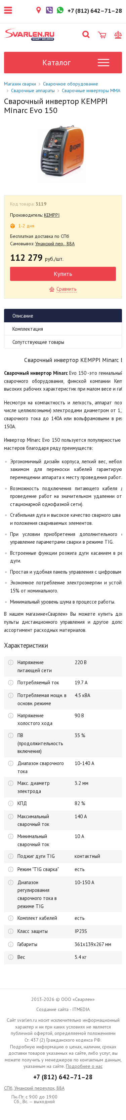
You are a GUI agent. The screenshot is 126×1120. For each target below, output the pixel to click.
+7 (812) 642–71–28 (63, 1077)
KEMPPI (51, 215)
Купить (63, 274)
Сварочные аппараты (33, 90)
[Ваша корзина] (102, 35)
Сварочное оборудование (70, 84)
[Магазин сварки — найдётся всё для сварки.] (29, 35)
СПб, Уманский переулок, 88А (34, 1088)
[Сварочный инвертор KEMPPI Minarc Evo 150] (62, 153)
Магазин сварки (20, 84)
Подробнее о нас (84, 1066)
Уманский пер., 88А (55, 244)
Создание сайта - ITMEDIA (63, 1009)
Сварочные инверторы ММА (91, 90)
